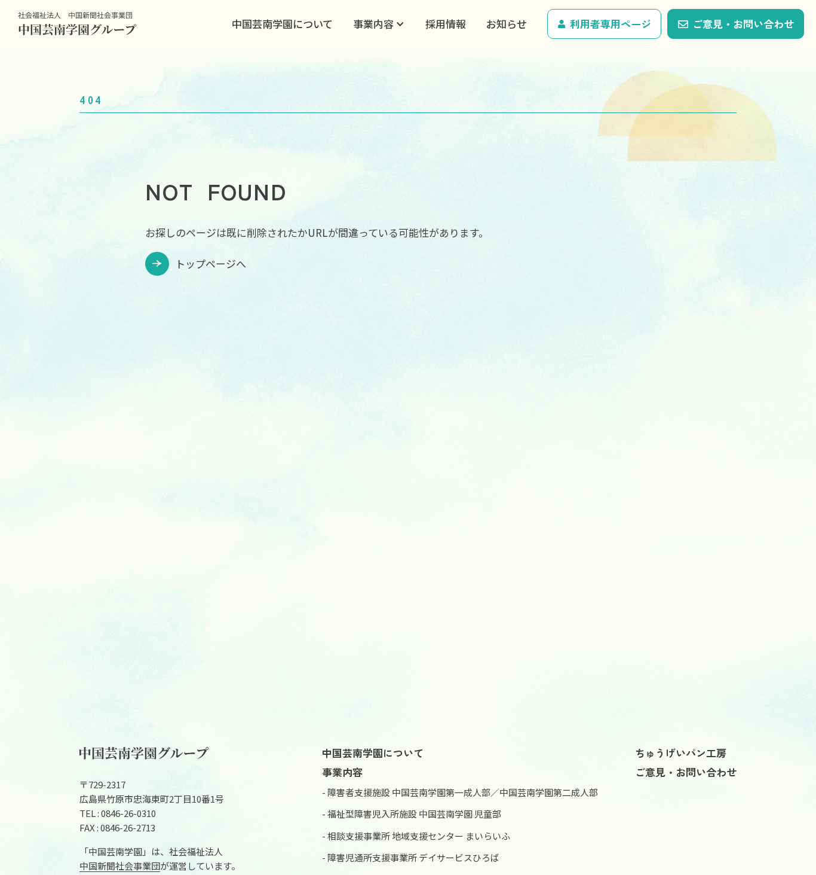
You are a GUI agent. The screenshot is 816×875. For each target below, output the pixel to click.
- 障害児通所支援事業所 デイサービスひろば (410, 857)
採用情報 (445, 23)
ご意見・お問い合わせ (743, 23)
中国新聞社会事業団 (119, 865)
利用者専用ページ (610, 23)
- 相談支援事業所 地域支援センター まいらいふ (416, 836)
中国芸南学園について (282, 23)
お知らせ (506, 23)
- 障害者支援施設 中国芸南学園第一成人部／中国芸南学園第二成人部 (460, 792)
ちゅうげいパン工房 (680, 752)
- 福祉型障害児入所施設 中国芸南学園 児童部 (411, 813)
